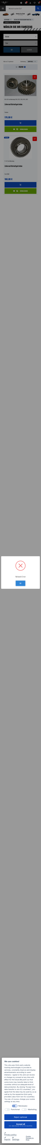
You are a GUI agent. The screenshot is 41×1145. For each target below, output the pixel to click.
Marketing (32, 1109)
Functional (15, 1109)
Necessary (22, 1106)
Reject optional (20, 1117)
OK (20, 583)
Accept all (20, 1125)
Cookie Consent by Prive (30, 1138)
